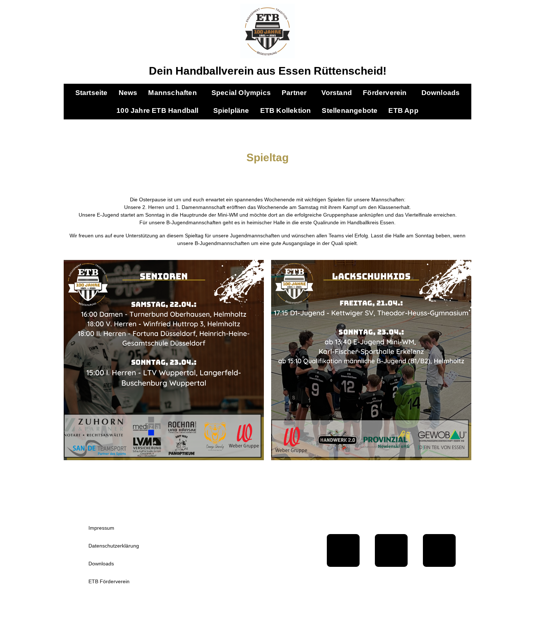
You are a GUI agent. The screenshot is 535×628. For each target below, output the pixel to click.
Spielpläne (231, 110)
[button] (174, 93)
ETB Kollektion (285, 110)
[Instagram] (439, 550)
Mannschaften (172, 92)
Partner (294, 92)
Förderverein (385, 92)
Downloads (440, 92)
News (128, 92)
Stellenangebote (349, 110)
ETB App (403, 110)
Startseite (91, 92)
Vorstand (336, 92)
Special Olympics (241, 92)
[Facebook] (343, 550)
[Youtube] (391, 550)
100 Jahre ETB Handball (157, 110)
